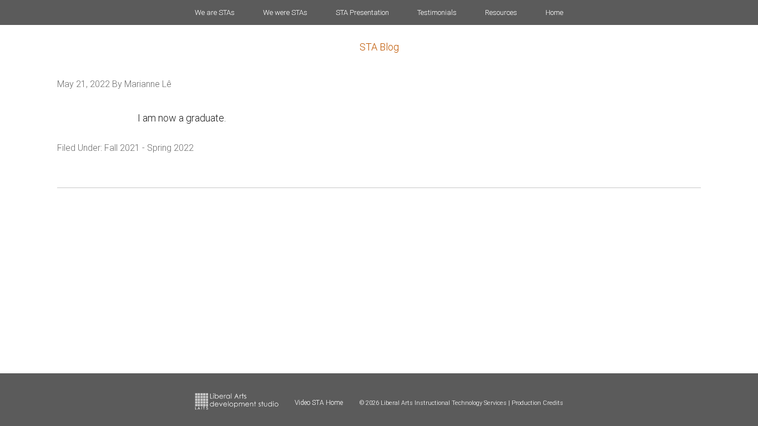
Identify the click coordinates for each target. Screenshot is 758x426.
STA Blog (379, 47)
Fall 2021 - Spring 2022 (149, 148)
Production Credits (537, 403)
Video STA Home (319, 403)
